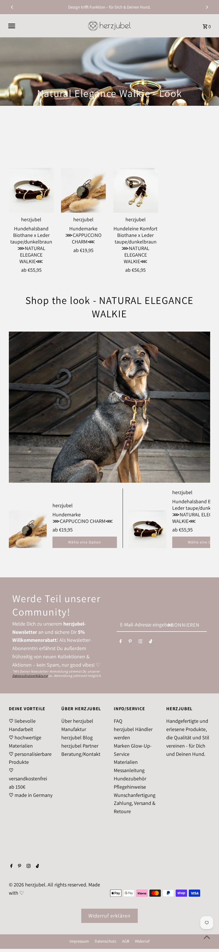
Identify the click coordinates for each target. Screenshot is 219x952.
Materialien (126, 762)
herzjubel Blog (77, 737)
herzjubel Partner (79, 745)
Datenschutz (105, 941)
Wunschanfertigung (134, 795)
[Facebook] (120, 642)
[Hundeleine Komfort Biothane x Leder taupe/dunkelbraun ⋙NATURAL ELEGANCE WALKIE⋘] (135, 190)
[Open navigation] (45, 26)
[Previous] (12, 7)
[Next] (206, 7)
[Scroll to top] (206, 937)
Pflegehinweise (130, 786)
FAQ (118, 721)
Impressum (79, 941)
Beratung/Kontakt (80, 754)
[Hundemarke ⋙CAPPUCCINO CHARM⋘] (83, 190)
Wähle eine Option (84, 542)
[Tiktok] (150, 642)
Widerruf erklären (109, 915)
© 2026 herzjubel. (28, 884)
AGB (125, 941)
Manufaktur (73, 729)
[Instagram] (141, 642)
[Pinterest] (130, 642)
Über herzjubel (77, 721)
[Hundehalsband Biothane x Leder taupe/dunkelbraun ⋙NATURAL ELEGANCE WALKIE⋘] (31, 190)
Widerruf (142, 941)
